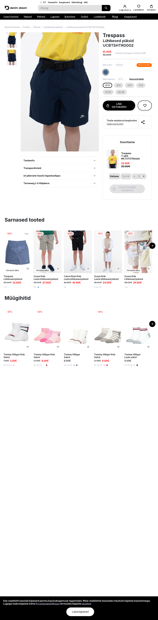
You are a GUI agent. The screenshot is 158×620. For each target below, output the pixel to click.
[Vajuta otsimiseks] (106, 8)
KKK (86, 2)
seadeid (86, 604)
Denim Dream (12, 27)
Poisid (26, 27)
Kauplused (64, 2)
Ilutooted (69, 16)
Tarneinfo (52, 2)
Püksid (36, 27)
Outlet (84, 16)
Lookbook (100, 16)
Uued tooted (10, 16)
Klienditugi (77, 2)
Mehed (41, 16)
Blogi (115, 16)
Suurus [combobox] (125, 176)
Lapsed (54, 16)
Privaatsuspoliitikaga (47, 604)
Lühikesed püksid (53, 27)
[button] (60, 160)
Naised (28, 16)
